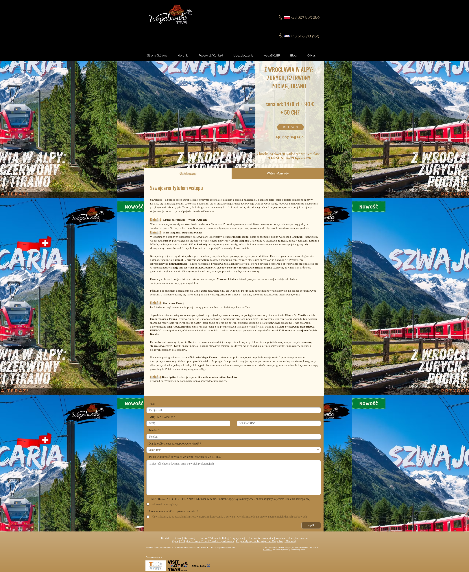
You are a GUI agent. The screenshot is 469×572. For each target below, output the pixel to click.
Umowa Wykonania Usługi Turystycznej (222, 538)
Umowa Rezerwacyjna (261, 538)
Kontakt (166, 538)
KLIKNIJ (267, 550)
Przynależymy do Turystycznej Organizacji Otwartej (266, 541)
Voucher (280, 538)
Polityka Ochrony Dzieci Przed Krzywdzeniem (207, 541)
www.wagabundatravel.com (223, 547)
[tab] (188, 173)
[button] (297, 55)
